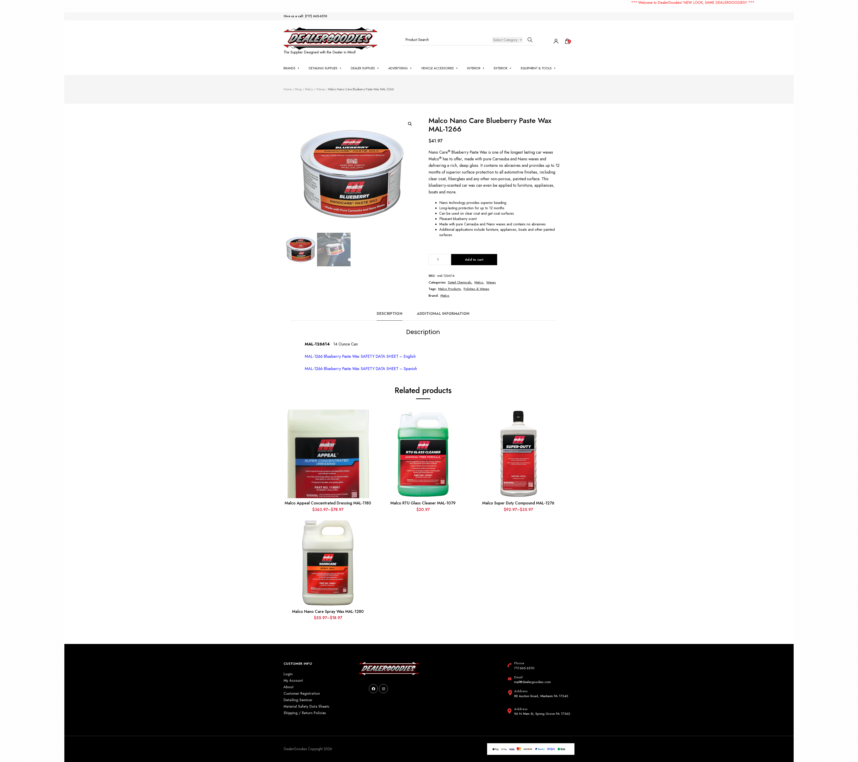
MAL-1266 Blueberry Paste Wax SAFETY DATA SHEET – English (360, 356)
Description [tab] (389, 313)
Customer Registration (302, 693)
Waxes (491, 282)
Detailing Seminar (298, 700)
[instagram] (383, 688)
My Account (293, 680)
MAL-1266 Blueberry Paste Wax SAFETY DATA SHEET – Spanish (361, 369)
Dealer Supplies (363, 68)
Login (288, 674)
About (289, 687)
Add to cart (474, 259)
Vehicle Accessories (437, 68)
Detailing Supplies (323, 68)
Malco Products (449, 288)
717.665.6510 (524, 668)
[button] (410, 124)
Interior (473, 68)
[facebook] (373, 688)
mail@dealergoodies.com (532, 681)
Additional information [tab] (443, 313)
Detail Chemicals (459, 282)
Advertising (398, 68)
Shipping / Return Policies (305, 712)
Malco (478, 282)
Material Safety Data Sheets (306, 706)
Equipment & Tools (536, 68)
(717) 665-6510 (316, 16)
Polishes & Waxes (476, 288)
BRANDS (289, 68)
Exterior (500, 68)
